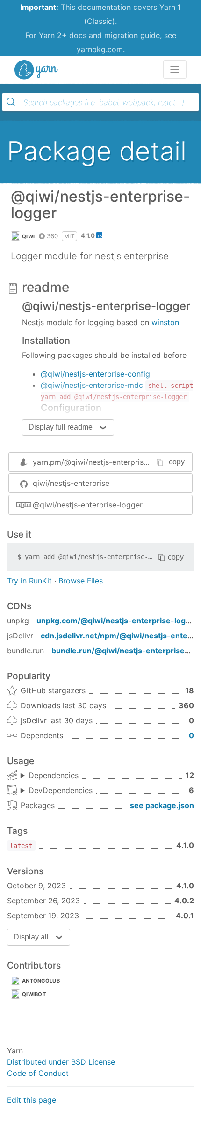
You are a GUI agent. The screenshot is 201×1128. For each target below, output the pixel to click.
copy (177, 462)
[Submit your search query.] (11, 102)
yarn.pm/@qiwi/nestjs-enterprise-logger (103, 462)
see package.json (162, 805)
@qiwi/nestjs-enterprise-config (95, 374)
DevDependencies (61, 790)
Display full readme (61, 427)
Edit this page (31, 1100)
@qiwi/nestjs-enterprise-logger (88, 504)
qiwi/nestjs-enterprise (71, 483)
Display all (31, 937)
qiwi (28, 236)
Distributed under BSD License (61, 1062)
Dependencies (54, 775)
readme (45, 287)
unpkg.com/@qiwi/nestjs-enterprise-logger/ (118, 620)
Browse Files (80, 580)
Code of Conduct (38, 1073)
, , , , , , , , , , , (50, 776)
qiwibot (34, 994)
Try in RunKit (29, 580)
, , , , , (57, 791)
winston (165, 322)
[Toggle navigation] (175, 69)
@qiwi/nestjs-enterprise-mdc (92, 385)
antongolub (41, 980)
